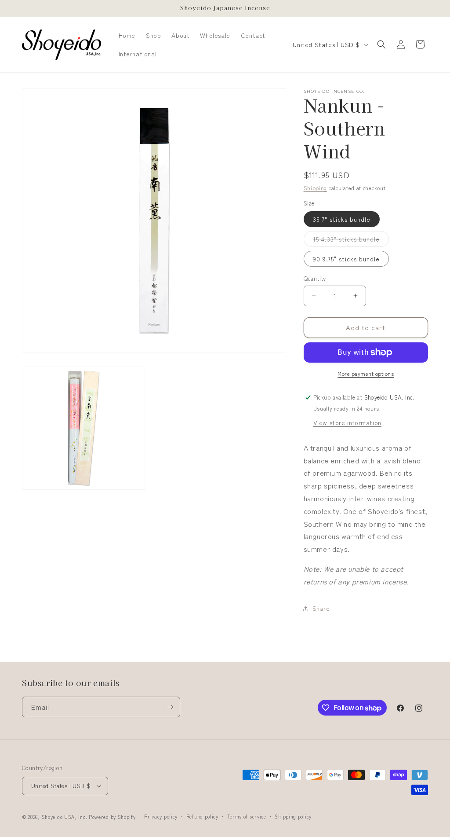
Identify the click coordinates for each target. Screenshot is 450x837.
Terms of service (246, 816)
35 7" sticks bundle (341, 219)
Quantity (315, 278)
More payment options (366, 373)
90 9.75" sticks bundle (346, 258)
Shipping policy (293, 816)
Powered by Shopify (112, 816)
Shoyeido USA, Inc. (64, 816)
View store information (347, 422)
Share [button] (321, 608)
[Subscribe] (170, 707)
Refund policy (202, 816)
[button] (381, 44)
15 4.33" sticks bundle (351, 240)
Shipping (315, 187)
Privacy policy (161, 816)
